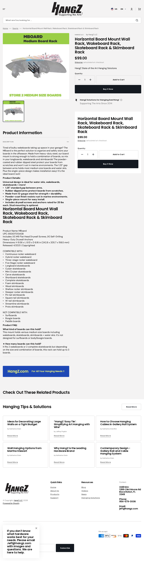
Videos (84, 491)
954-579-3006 (127, 501)
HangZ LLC (18, 500)
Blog (83, 487)
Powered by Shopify (11, 503)
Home (5, 28)
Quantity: (79, 73)
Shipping (79, 62)
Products (54, 494)
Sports (15, 28)
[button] (4, 9)
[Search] (137, 20)
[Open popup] (121, 100)
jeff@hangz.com (128, 508)
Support (54, 498)
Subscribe (65, 548)
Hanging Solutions (90, 498)
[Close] (36, 528)
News (83, 494)
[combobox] (72, 20)
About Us (54, 491)
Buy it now (108, 89)
